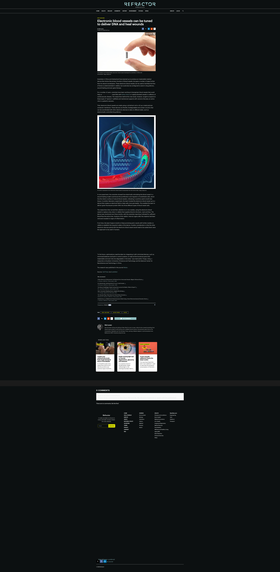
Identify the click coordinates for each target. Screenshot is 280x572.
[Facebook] (143, 29)
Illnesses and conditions (160, 415)
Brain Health (158, 417)
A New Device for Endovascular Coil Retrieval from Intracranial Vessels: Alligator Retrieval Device (120, 279)
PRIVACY (126, 427)
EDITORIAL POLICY (128, 421)
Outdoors (172, 419)
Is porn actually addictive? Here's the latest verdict (146, 358)
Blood (125, 312)
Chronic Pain (100, 344)
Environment (142, 415)
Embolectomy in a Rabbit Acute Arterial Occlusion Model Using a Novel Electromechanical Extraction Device (122, 298)
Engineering (173, 415)
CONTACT (126, 429)
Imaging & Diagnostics (160, 423)
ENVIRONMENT (132, 11)
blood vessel (116, 312)
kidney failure (126, 94)
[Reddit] (152, 29)
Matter (125, 267)
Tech (171, 417)
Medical (141, 423)
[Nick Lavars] (100, 327)
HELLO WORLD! (128, 415)
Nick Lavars (108, 325)
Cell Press (105, 272)
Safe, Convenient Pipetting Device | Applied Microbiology (111, 291)
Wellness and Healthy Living (161, 429)
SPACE (146, 11)
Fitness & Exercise (159, 435)
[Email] (154, 29)
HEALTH (104, 11)
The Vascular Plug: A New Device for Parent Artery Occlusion (112, 295)
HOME (97, 11)
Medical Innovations (160, 419)
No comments (127, 318)
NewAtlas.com (173, 413)
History (141, 421)
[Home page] (140, 4)
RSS (125, 431)
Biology (141, 417)
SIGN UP (172, 11)
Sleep (156, 437)
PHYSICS (141, 11)
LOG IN (178, 11)
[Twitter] (146, 29)
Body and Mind (105, 312)
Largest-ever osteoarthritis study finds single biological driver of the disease (104, 359)
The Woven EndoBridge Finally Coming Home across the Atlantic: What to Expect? (117, 287)
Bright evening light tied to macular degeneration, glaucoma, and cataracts (126, 359)
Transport (172, 421)
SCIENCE (141, 413)
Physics (141, 425)
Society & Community (145, 344)
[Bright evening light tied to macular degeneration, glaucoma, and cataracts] (126, 348)
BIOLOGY (110, 11)
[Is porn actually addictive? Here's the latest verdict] (148, 348)
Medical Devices (159, 425)
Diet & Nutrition (158, 433)
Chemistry (141, 419)
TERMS (125, 425)
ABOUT (125, 419)
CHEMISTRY (117, 11)
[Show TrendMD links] (154, 304)
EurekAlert (114, 272)
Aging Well (121, 344)
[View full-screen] (154, 34)
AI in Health (157, 421)
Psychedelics (158, 427)
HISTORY (124, 11)
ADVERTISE (127, 423)
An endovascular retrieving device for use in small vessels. (111, 283)
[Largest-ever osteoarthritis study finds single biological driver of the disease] (105, 348)
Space (140, 427)
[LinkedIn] (149, 29)
